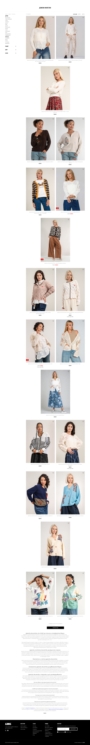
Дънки (6, 25)
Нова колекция (8, 19)
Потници (7, 42)
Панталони (7, 27)
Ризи (6, 24)
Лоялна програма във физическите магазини (37, 732)
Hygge (6, 20)
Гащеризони (7, 35)
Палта (6, 40)
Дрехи (10, 14)
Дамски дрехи (23, 725)
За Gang (34, 725)
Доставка (47, 725)
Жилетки (13, 14)
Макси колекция (24, 727)
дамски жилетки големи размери (56, 709)
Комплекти (7, 31)
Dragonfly (7, 43)
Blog (34, 734)
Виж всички (7, 17)
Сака (6, 32)
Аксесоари (23, 729)
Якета (6, 39)
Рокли (6, 28)
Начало (6, 14)
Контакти (35, 727)
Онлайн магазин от (79, 742)
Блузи (6, 23)
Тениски (7, 21)
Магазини (35, 729)
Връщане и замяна (49, 727)
